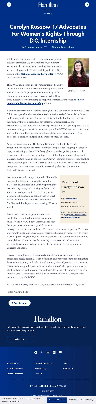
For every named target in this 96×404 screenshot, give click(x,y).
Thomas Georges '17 (35, 47)
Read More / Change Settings (81, 400)
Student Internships (63, 47)
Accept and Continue (57, 400)
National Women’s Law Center (37, 73)
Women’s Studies (72, 199)
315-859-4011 (48, 390)
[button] (9, 5)
